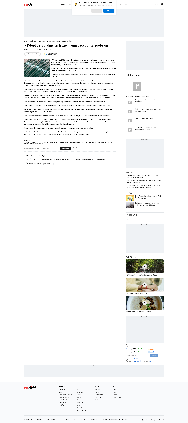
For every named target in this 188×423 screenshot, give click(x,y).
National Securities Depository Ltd (39, 164)
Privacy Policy (51, 419)
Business (33, 41)
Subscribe (65, 148)
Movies (79, 394)
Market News (99, 394)
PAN (35, 159)
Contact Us (93, 419)
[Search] (156, 4)
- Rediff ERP (62, 405)
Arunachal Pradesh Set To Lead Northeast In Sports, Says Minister (143, 177)
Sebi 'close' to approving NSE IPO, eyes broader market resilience (144, 182)
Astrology (80, 407)
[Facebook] (151, 420)
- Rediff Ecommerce (64, 397)
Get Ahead (80, 402)
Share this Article (33, 54)
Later (97, 11)
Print (76, 147)
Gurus (79, 405)
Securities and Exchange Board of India (56, 159)
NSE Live (97, 392)
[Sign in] (162, 4)
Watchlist (98, 397)
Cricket (79, 400)
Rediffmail (62, 389)
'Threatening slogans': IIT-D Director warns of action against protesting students (144, 186)
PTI (30, 49)
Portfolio (97, 400)
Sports (79, 397)
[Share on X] (147, 420)
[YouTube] (159, 420)
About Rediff (28, 419)
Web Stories (131, 257)
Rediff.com (109, 419)
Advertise (39, 419)
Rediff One (62, 392)
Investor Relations (79, 419)
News (78, 389)
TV (120, 4)
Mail (69, 4)
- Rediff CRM (62, 402)
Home (62, 4)
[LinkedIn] (163, 420)
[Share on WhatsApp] (143, 420)
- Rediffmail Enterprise (65, 394)
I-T (28, 159)
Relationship (117, 397)
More (127, 4)
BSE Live (97, 389)
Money (115, 392)
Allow (109, 11)
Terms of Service (65, 419)
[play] (144, 266)
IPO (129, 219)
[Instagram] (155, 420)
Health (115, 389)
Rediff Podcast (81, 410)
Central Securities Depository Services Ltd (90, 159)
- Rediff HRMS (63, 400)
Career (115, 394)
